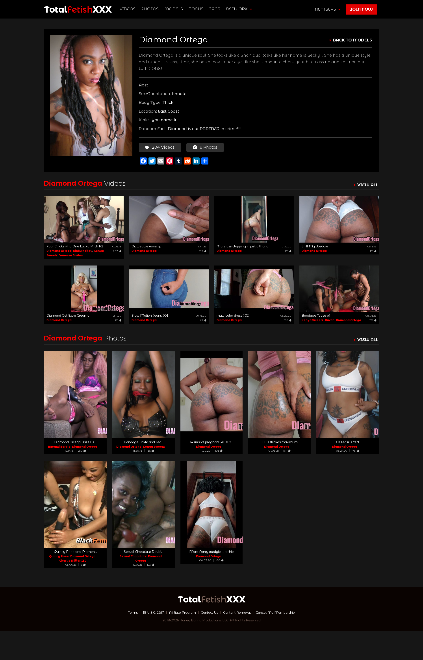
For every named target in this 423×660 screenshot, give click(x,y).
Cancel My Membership (275, 613)
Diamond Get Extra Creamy (67, 316)
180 (218, 560)
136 (286, 320)
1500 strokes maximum (280, 442)
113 (201, 320)
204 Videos (162, 147)
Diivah (329, 320)
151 (116, 320)
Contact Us (209, 613)
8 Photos (208, 147)
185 (149, 450)
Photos (150, 9)
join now (361, 9)
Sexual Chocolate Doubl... (143, 552)
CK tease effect (347, 442)
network (237, 9)
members (325, 9)
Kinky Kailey (82, 250)
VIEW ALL (367, 185)
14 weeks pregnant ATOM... (211, 442)
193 (149, 564)
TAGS (214, 9)
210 (80, 450)
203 (115, 251)
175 (371, 320)
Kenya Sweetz (312, 320)
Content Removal (237, 613)
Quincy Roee (59, 556)
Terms (133, 613)
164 (285, 450)
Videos (127, 9)
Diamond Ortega (59, 250)
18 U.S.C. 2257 (153, 613)
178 (217, 450)
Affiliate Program (182, 613)
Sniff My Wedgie (315, 246)
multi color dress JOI (233, 316)
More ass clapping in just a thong (243, 246)
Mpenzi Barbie (59, 446)
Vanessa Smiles (71, 255)
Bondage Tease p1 (316, 316)
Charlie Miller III (72, 560)
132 (201, 251)
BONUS (196, 9)
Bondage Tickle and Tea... (143, 442)
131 (286, 251)
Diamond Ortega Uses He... (75, 442)
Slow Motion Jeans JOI (150, 316)
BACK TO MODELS (352, 40)
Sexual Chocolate (133, 556)
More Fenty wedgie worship (211, 552)
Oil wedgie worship (146, 246)
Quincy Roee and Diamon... (75, 552)
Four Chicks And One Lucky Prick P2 (74, 246)
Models (173, 9)
